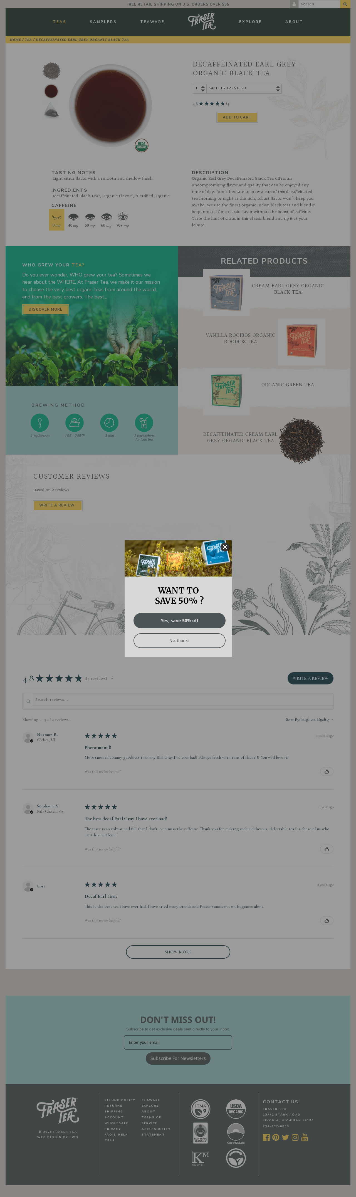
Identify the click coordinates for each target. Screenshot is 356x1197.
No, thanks (179, 640)
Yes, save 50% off (179, 620)
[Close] (225, 547)
